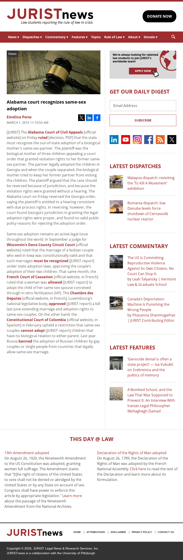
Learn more (72, 495)
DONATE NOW (159, 16)
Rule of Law (114, 37)
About (134, 37)
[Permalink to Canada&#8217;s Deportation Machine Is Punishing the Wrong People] (116, 303)
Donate (150, 37)
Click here (138, 468)
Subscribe (143, 120)
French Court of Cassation (30, 276)
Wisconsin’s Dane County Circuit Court (41, 244)
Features (79, 37)
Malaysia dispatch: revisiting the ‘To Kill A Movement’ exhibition (151, 183)
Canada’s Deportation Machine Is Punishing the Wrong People (148, 304)
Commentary (56, 37)
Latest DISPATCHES (135, 166)
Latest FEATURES (132, 347)
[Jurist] (50, 16)
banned (25, 341)
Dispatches (32, 37)
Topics (96, 37)
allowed (55, 282)
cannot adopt (33, 330)
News (13, 37)
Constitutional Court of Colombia (36, 319)
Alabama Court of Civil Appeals (55, 132)
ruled (43, 137)
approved (57, 303)
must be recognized (51, 260)
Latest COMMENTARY (139, 246)
